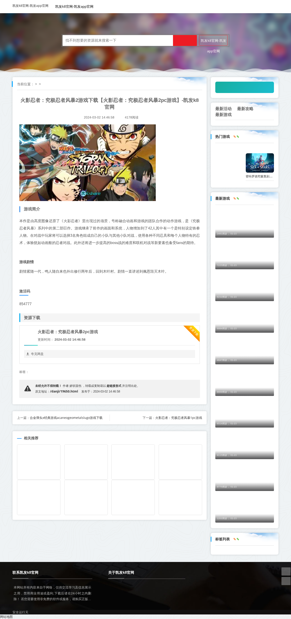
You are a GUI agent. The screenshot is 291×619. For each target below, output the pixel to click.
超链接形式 (114, 386)
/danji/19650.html (64, 391)
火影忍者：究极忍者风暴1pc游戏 (178, 417)
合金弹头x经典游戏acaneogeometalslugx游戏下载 (66, 417)
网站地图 (6, 616)
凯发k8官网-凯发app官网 (30, 5)
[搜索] (185, 40)
